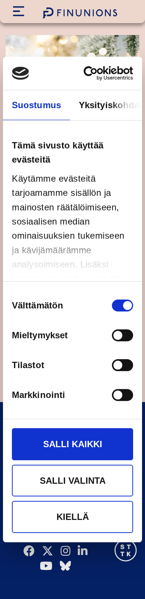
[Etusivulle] (80, 12)
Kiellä (73, 517)
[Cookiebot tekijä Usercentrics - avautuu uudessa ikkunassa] (101, 73)
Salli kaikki (72, 444)
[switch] (122, 335)
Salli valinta (73, 481)
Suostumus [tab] (36, 105)
